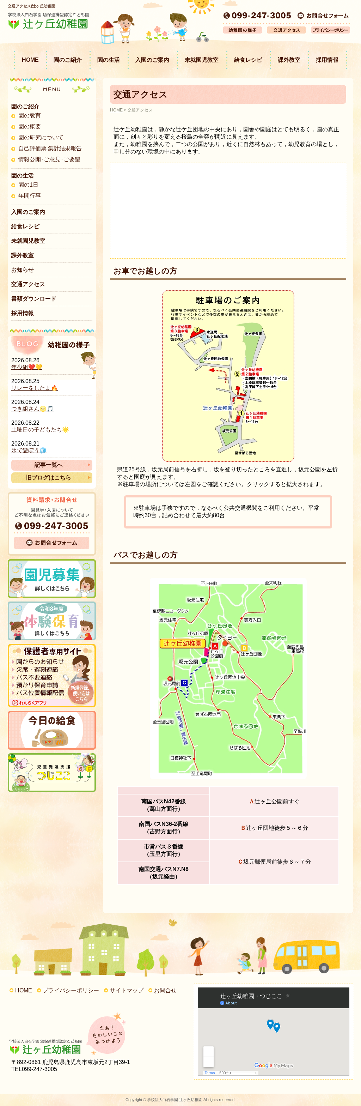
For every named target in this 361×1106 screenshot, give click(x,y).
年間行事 (29, 196)
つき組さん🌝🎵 (32, 409)
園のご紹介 (68, 60)
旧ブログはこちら (48, 478)
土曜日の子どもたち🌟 (40, 430)
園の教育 (29, 116)
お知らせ (22, 270)
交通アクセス (28, 284)
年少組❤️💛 (26, 367)
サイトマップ (126, 990)
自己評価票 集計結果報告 (50, 148)
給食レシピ (248, 60)
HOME (30, 60)
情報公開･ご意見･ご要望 (49, 159)
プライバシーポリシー (71, 990)
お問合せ (165, 990)
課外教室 (289, 60)
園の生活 (108, 60)
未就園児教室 (202, 60)
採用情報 (327, 60)
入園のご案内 (152, 60)
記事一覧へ (49, 465)
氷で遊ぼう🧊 (29, 450)
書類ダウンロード (33, 299)
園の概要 (29, 126)
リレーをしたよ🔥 (34, 388)
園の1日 (28, 185)
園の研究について (40, 137)
